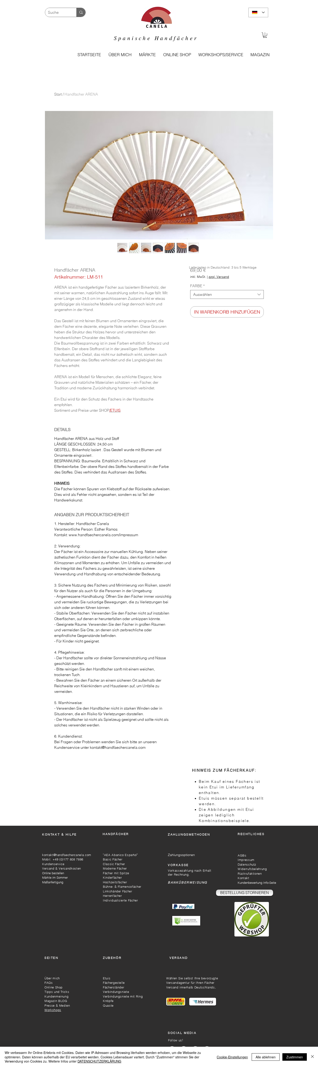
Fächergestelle (114, 982)
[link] (265, 35)
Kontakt (244, 878)
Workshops (52, 1010)
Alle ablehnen (266, 1057)
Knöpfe (108, 1001)
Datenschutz (247, 864)
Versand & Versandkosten (61, 868)
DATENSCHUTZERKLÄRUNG (99, 1061)
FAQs (48, 982)
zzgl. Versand (219, 277)
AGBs (242, 855)
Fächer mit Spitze (116, 873)
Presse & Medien (57, 1005)
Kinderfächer (112, 877)
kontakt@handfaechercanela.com (66, 855)
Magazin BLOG (55, 1001)
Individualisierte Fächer (120, 900)
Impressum (246, 860)
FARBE (197, 285)
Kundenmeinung (56, 996)
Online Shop (53, 987)
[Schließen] (312, 1056)
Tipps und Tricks (56, 992)
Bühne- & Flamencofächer (122, 886)
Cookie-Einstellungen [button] (232, 1057)
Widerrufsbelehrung (252, 869)
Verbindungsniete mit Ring (123, 996)
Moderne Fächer (115, 868)
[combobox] (227, 294)
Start (58, 94)
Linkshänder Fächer (117, 891)
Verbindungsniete (116, 992)
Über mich (52, 978)
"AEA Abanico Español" (120, 855)
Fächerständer (113, 987)
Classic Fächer (114, 864)
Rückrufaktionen (250, 873)
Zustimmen (294, 1057)
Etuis (106, 978)
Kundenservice (53, 864)
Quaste (108, 1005)
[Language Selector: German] (258, 12)
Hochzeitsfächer (115, 882)
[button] (177, 54)
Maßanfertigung (52, 882)
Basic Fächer (112, 859)
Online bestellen (53, 873)
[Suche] (80, 12)
